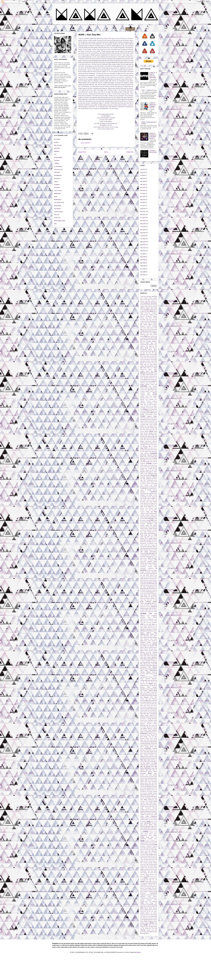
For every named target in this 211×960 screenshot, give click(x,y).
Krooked (145, 596)
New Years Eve (151, 695)
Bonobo (146, 366)
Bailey (144, 332)
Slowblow (142, 814)
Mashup (154, 644)
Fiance (141, 503)
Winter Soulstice (153, 919)
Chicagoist (142, 394)
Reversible (142, 776)
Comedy (142, 414)
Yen (141, 928)
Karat (145, 588)
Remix (150, 773)
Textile (146, 854)
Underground (143, 894)
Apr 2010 (142, 244)
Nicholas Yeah (144, 698)
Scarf (144, 794)
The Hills (153, 859)
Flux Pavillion (149, 508)
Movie (152, 680)
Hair (149, 545)
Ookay (145, 713)
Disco (147, 444)
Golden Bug (143, 536)
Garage (147, 525)
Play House (150, 740)
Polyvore (146, 741)
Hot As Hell (154, 556)
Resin (147, 775)
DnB (145, 448)
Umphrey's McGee (152, 891)
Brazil (147, 376)
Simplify (142, 806)
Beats (152, 343)
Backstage (145, 331)
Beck (147, 346)
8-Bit (147, 299)
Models (146, 670)
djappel (142, 448)
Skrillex (146, 811)
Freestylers (147, 515)
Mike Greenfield (153, 654)
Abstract (153, 301)
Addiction (142, 308)
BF (146, 351)
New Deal (152, 693)
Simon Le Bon (149, 804)
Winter (147, 919)
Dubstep (149, 463)
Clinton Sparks (153, 407)
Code (144, 411)
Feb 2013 (142, 184)
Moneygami (143, 675)
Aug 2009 (143, 266)
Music (151, 684)
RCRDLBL (148, 766)
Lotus (155, 620)
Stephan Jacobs (153, 832)
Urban (155, 899)
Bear (150, 339)
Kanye (141, 588)
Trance (146, 878)
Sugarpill (142, 843)
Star (141, 829)
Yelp (55, 223)
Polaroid (142, 741)
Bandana (155, 332)
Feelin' (144, 500)
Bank (147, 334)
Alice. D (155, 311)
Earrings (155, 468)
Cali (156, 381)
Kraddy (141, 596)
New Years (144, 695)
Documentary (151, 449)
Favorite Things (151, 496)
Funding (148, 520)
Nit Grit (145, 703)
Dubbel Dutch (149, 461)
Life (150, 608)
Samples (155, 791)
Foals (156, 508)
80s (149, 299)
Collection (148, 412)
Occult (141, 710)
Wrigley (142, 926)
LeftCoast (142, 603)
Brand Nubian (150, 374)
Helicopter (146, 550)
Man (151, 637)
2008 (150, 296)
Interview (152, 573)
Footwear (142, 510)
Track (147, 876)
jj (146, 583)
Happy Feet (154, 545)
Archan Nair (147, 322)
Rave (155, 763)
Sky (149, 811)
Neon (141, 692)
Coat (156, 409)
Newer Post (82, 152)
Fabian (155, 493)
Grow (152, 541)
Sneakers (142, 818)
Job (147, 583)
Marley (149, 642)
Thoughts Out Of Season (146, 867)
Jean (147, 581)
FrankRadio (154, 510)
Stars (152, 829)
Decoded (152, 436)
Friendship (151, 518)
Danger (151, 433)
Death (149, 436)
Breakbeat (146, 377)
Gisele (145, 531)
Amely (141, 314)
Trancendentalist (144, 879)
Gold (155, 535)
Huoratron (150, 559)
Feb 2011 (142, 214)
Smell (155, 814)
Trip (141, 883)
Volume (149, 906)
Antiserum (146, 321)
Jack (146, 577)
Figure (145, 503)
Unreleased (149, 899)
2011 (155, 296)
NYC (149, 708)
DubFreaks (142, 463)
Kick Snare (152, 590)
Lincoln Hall (143, 611)
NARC (148, 687)
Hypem (56, 181)
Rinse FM (147, 778)
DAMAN (146, 431)
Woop (141, 925)
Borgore (155, 367)
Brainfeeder (143, 374)
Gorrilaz (146, 538)
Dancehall (146, 433)
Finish (155, 503)
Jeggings (150, 581)
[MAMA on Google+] (144, 54)
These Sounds (143, 866)
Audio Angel (146, 327)
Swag (155, 844)
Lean (156, 600)
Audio (141, 327)
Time (147, 869)
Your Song (154, 928)
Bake (148, 332)
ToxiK (144, 876)
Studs (155, 838)
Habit (146, 545)
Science (152, 794)
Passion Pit (150, 727)
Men (141, 649)
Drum (152, 458)
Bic (150, 351)
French (152, 515)
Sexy (152, 798)
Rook (150, 783)
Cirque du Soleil (144, 406)
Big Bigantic (154, 351)
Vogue (152, 904)
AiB (156, 309)
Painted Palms (143, 720)
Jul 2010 (142, 235)
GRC (150, 540)
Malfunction (146, 635)
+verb (141, 296)
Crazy (156, 421)
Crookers (151, 422)
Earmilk (155, 467)
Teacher (142, 851)
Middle (155, 650)
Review (146, 776)
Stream (142, 837)
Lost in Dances (150, 620)
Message (151, 649)
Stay (141, 832)
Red (156, 768)
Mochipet (154, 667)
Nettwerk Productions (152, 692)
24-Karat (150, 298)
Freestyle (142, 515)
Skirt (156, 809)
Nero (145, 692)
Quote (149, 756)
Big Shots (148, 352)
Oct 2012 (142, 193)
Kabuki (144, 586)
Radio (144, 758)
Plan (156, 736)
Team (146, 851)
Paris (147, 725)
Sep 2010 (142, 229)
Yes (143, 928)
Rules (155, 786)
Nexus (151, 697)
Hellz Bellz (57, 172)
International (147, 573)
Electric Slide (143, 473)
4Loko (141, 299)
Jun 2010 (142, 238)
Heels (141, 550)
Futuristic (142, 523)
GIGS (147, 530)
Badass (155, 331)
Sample (150, 791)
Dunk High (150, 465)
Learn (142, 601)
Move (149, 680)
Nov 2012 (142, 190)
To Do (152, 869)
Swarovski (142, 846)
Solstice (155, 819)
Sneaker (147, 816)
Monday (151, 673)
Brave (156, 374)
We (145, 911)
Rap (144, 763)
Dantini (155, 433)
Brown (149, 379)
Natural (148, 689)
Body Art (146, 364)
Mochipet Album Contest (146, 668)
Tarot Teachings (58, 211)
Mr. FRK (145, 682)
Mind (141, 657)
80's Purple (57, 139)
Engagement (143, 486)
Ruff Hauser (143, 786)
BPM (152, 372)
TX (140, 889)
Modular (148, 672)
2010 (153, 296)
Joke (141, 585)
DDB (141, 436)
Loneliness (142, 617)
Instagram (57, 184)
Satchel (150, 793)
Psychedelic (147, 748)
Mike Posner (143, 655)
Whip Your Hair (146, 916)
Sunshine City (143, 844)
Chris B (151, 397)
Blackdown (151, 357)
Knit (149, 595)
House (149, 558)
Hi (152, 550)
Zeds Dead (149, 931)
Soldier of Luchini (149, 819)
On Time (148, 712)
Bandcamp (142, 334)
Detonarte (155, 441)
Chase (152, 389)
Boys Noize (148, 372)
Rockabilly (154, 781)
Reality (142, 768)
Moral (146, 680)
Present (152, 743)
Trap (150, 879)
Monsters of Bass (152, 677)
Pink (141, 736)
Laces (144, 598)
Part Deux (151, 725)
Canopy (152, 384)
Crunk (147, 424)
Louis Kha (145, 622)
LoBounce (142, 615)
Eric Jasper (149, 488)
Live (155, 614)
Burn (156, 379)
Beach (147, 339)
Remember (143, 773)
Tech (149, 851)
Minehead (148, 660)
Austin (147, 329)
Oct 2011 (142, 205)
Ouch (156, 715)
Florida (145, 506)
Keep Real (57, 187)
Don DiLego (145, 451)
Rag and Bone (154, 758)
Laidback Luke (153, 598)
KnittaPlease (154, 595)
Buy (154, 381)
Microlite (151, 650)
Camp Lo (155, 382)
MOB (55, 196)
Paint (155, 718)
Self (152, 796)
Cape (156, 384)
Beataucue (154, 341)
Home (106, 152)
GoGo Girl (150, 535)
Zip (153, 931)
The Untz (56, 214)
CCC (55, 154)
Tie (145, 869)
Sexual (149, 798)
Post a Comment (85, 143)
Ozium (144, 718)
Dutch (148, 466)
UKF (153, 889)
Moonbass (154, 678)
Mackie (155, 629)
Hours (145, 558)
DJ (149, 446)
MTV (147, 683)
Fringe (155, 518)
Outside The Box (149, 717)
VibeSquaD (154, 901)
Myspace (142, 687)
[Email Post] (91, 133)
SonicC (155, 821)
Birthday (151, 354)
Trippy (143, 883)
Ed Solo (152, 470)
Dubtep (142, 465)
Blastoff (146, 359)
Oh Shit (149, 710)
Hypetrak (142, 563)
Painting (150, 720)
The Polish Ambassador (149, 861)
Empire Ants (154, 481)
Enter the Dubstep (150, 486)
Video (142, 903)
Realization (148, 768)
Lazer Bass (149, 600)
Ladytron (148, 598)
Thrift (155, 867)
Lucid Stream (143, 625)
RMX (146, 780)
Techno (142, 852)
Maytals (145, 645)
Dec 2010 (142, 220)
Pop (149, 741)
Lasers (141, 600)
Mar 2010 (143, 247)
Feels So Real (150, 500)
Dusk (145, 466)
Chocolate (142, 397)
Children (142, 396)
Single (141, 808)
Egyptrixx (151, 471)
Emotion (148, 481)
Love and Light (147, 624)
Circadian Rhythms (152, 404)
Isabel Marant (150, 575)
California (142, 382)
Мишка (147, 933)
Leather (155, 601)
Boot (141, 367)
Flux (153, 506)
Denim (148, 439)
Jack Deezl (154, 577)
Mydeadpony (57, 199)
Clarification (143, 407)
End (151, 485)
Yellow (155, 926)
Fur (141, 522)
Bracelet (155, 372)
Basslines (154, 336)
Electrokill (148, 475)
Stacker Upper (150, 828)
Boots (145, 367)
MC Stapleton (151, 645)
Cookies (155, 417)
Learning (148, 601)
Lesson (148, 606)
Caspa (151, 388)
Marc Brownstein (144, 639)
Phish (155, 731)
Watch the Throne (152, 909)
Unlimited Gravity (153, 898)
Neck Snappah (144, 690)
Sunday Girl (154, 843)
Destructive (148, 441)
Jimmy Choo (143, 583)
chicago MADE (58, 157)
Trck (153, 879)
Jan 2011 (142, 217)
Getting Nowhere (144, 528)
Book (150, 366)
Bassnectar (142, 338)
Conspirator (143, 417)
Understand (149, 894)
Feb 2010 (142, 250)
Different (142, 443)
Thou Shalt (149, 866)
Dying (151, 466)
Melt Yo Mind (148, 647)
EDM (156, 470)
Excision (155, 490)
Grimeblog (148, 541)
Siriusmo (155, 808)
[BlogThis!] (81, 133)
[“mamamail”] (152, 39)
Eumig (141, 490)
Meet (156, 645)
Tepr (144, 854)
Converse (148, 417)
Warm (150, 908)
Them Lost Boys (149, 864)
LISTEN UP (146, 614)
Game (155, 523)
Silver (144, 804)
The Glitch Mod (147, 859)
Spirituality (148, 826)
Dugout (145, 465)
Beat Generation (147, 341)
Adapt (155, 306)
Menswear (145, 649)
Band (151, 332)
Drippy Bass (154, 456)
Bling (155, 359)
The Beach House (152, 854)
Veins (147, 901)
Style (142, 841)
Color (151, 412)
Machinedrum (150, 629)
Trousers (150, 885)
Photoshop (150, 733)
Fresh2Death (154, 516)
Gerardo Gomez (151, 526)
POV (146, 743)
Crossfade (142, 424)
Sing (156, 806)
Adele (152, 308)
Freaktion (142, 511)
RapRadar (148, 763)
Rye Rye (142, 789)
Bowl (152, 371)
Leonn (151, 605)
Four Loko (147, 510)
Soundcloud (57, 208)
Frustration (143, 520)
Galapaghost (149, 523)
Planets (147, 738)
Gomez (148, 536)
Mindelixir (154, 657)
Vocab (149, 904)
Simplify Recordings (149, 806)
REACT (152, 766)
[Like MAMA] (144, 46)
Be (144, 339)
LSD (156, 624)
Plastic (141, 740)
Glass (155, 531)
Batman (153, 338)
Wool (156, 923)
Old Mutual (154, 710)
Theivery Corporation (148, 862)
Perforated (148, 731)
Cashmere (146, 388)
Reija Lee (155, 769)
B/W (141, 331)
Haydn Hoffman (153, 546)
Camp (150, 382)
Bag (141, 332)
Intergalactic (154, 572)
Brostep (145, 379)
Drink (149, 456)
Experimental (143, 493)
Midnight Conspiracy (145, 652)
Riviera (151, 778)
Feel (153, 498)
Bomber (155, 364)
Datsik (153, 434)
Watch (146, 909)
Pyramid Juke (153, 755)
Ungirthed (142, 896)
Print (147, 745)
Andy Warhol (148, 317)
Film (148, 503)
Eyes (148, 493)
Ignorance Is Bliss (147, 564)
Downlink (147, 453)
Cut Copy (147, 427)
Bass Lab (150, 336)
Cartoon (142, 388)
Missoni (146, 664)
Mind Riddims (147, 657)
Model (141, 670)
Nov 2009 (142, 257)
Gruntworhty (143, 543)
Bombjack (142, 366)
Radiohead (148, 758)
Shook (141, 799)
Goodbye (142, 538)
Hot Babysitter (58, 175)
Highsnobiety (143, 553)
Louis (141, 622)
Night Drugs (151, 700)
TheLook (155, 862)
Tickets (142, 869)
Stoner (155, 833)
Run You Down (143, 788)
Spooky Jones (154, 826)
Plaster (155, 738)
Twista (145, 888)
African (142, 309)
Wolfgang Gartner (152, 921)
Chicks (148, 394)
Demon (145, 439)
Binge (147, 354)
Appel (153, 321)
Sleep (151, 811)
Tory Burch (150, 872)
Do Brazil (151, 448)
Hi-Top (155, 550)
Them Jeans (143, 864)
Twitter (150, 888)
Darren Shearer (144, 434)
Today (155, 869)
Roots (156, 783)
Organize (152, 715)
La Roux (155, 596)
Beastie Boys (154, 339)
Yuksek (148, 930)
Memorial (154, 647)
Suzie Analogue (150, 844)
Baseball (142, 336)
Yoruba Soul (148, 928)
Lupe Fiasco (151, 627)
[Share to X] (83, 133)
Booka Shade (154, 366)
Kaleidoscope (150, 587)
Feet (156, 500)
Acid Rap (155, 304)
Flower (149, 506)
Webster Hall (149, 913)
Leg (145, 603)
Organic (147, 715)
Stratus (155, 835)
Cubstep (151, 426)
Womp (151, 923)
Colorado (155, 412)
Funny (155, 520)
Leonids (148, 605)
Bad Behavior (150, 331)
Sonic (152, 821)
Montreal (148, 678)
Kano (156, 586)
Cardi (150, 386)
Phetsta (152, 731)
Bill (153, 352)
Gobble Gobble (143, 535)
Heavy (153, 548)
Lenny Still (143, 605)
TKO (150, 869)
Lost (144, 620)
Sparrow (146, 824)
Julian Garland (153, 585)
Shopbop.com (151, 799)
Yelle (152, 926)
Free (155, 512)
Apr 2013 (142, 178)
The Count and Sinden (145, 856)
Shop (145, 799)
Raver (141, 765)
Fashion (155, 495)
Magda (155, 632)
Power (148, 743)
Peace (149, 730)
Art (141, 324)
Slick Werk (148, 812)
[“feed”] (144, 39)
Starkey (149, 829)
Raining (145, 761)
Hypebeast (149, 561)
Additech (148, 308)
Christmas (142, 402)
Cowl (153, 421)
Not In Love (146, 707)
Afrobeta (151, 309)
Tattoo (152, 849)
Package (149, 718)
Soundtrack (154, 823)
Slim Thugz (154, 812)
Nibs (156, 697)
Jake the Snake (149, 578)
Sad (148, 789)
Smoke (142, 816)
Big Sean (142, 352)
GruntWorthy (150, 543)
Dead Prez (145, 436)
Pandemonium (150, 722)
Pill (156, 735)
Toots (152, 871)
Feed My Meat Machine (146, 498)
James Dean (145, 580)
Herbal (150, 550)
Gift (141, 530)
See (150, 796)
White (152, 916)
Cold (151, 411)
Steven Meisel (144, 833)
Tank (149, 849)
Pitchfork (146, 736)
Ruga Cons (151, 786)
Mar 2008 (143, 272)
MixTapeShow (143, 667)
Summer (147, 843)
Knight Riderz (143, 595)
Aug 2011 (143, 208)
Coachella (152, 409)
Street (147, 837)
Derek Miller (154, 439)
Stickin (151, 833)
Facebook (142, 495)
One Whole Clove (59, 202)
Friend (145, 518)
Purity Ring (143, 751)
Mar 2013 (143, 181)
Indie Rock (148, 570)
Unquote (142, 899)
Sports (141, 828)
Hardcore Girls (143, 546)
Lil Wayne (154, 610)
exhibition (142, 491)
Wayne (141, 911)
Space (141, 824)
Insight (142, 572)
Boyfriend (143, 373)
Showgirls (142, 803)
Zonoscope (142, 933)
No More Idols (153, 703)
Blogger (139, 952)
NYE (151, 708)
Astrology (154, 326)
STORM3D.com (143, 835)
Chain (149, 389)
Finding (151, 503)
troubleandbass (143, 885)
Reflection (142, 769)
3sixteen (155, 298)
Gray (147, 540)
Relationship (143, 771)
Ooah (141, 713)
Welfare (155, 913)
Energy (155, 485)
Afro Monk (146, 309)
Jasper (141, 582)
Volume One (154, 906)
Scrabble (147, 796)
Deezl (151, 438)
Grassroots (143, 540)
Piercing (153, 735)
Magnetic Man (144, 634)
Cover (150, 421)
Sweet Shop (148, 847)
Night (146, 700)
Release (150, 771)
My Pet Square (153, 685)
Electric (155, 471)
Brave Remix (143, 376)
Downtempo (143, 455)
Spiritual (142, 826)
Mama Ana (146, 637)
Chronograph (150, 402)
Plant (151, 738)
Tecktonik (146, 852)
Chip (151, 396)
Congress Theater (152, 416)
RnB (149, 779)
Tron (147, 883)
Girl (156, 530)
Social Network (153, 817)
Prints (150, 745)
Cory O (148, 419)
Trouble (155, 883)
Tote (156, 874)
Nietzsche (142, 700)
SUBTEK (152, 841)
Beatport (147, 343)
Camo (147, 382)
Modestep (142, 672)
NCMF (155, 689)
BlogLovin (56, 151)
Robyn (150, 781)
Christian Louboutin (151, 401)
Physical (155, 733)
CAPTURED (143, 386)
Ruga (147, 786)
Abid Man (147, 301)
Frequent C (145, 516)
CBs (146, 389)
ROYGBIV (142, 784)
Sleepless (155, 811)
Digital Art (152, 443)
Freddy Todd (149, 512)
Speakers (151, 824)
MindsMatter (151, 659)
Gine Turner (152, 530)
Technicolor (154, 851)
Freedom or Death (144, 513)
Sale (147, 791)
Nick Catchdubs (153, 698)
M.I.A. (144, 629)
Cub (148, 426)
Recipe (153, 768)
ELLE (141, 478)
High (141, 551)
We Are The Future (152, 911)
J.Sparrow (142, 577)
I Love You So (154, 563)
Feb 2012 (142, 199)
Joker (144, 585)
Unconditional (153, 893)
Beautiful (147, 344)
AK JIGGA (148, 311)
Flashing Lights (150, 505)
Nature (152, 689)
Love (141, 624)
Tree (156, 879)
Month (141, 678)
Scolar (143, 796)
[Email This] (79, 133)
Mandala (155, 637)
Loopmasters (150, 619)
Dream (142, 456)
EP (145, 488)
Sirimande (148, 808)
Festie (150, 501)
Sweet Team (154, 847)
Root (153, 783)
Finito (141, 505)
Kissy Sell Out (143, 593)
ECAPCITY (142, 470)
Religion (155, 771)
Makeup (152, 634)
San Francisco (143, 793)
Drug (149, 458)
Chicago (155, 393)
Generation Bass (144, 526)
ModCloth (155, 668)
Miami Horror (144, 650)
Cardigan (155, 386)
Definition (154, 438)
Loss (141, 620)
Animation (142, 319)
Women (147, 923)
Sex (141, 798)
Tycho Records (145, 889)
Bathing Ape (148, 338)
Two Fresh (154, 888)
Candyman (147, 384)
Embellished (150, 480)
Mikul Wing (150, 655)
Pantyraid (142, 723)
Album (151, 311)
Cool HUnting (143, 419)
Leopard (155, 605)
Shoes (155, 798)
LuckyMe (150, 625)
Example (149, 490)
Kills (144, 591)
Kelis (141, 590)
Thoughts (155, 866)
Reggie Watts (149, 769)
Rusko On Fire (153, 788)
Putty (141, 755)
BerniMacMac (143, 349)
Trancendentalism (152, 878)
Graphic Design (153, 538)
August (151, 327)
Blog (141, 361)
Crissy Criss (146, 422)
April (156, 321)
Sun (150, 843)
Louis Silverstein (153, 622)
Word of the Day (153, 925)
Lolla (148, 615)
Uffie (149, 889)
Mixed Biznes (143, 665)
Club (149, 409)
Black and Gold (150, 356)
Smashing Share (149, 814)
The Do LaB (148, 857)
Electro (155, 473)
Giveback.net (150, 531)
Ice (141, 564)
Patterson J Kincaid (152, 728)
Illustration (143, 568)
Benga (146, 348)
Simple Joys (154, 804)
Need (155, 690)
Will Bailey (143, 918)
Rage (141, 760)
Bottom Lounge (153, 369)
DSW (141, 461)
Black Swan (146, 357)
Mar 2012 (143, 196)
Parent (155, 723)
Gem (151, 525)
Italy (156, 575)
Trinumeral (154, 881)
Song (148, 821)
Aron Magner (154, 322)
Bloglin (144, 361)
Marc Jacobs (153, 639)
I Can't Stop (147, 563)
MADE (147, 630)
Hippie (152, 553)
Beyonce (150, 349)
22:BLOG (145, 298)
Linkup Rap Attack (152, 611)
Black (155, 354)
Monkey (155, 675)
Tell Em (151, 852)
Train (141, 878)
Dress (145, 456)
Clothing (145, 409)
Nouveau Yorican (153, 707)
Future (143, 522)
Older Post (129, 152)
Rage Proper (147, 760)
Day (156, 434)
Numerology (145, 708)
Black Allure (143, 356)
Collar (144, 412)
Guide (155, 543)
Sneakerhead (154, 816)
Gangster (142, 525)
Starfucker (144, 829)
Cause (143, 389)
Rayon (155, 764)
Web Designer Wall (59, 220)
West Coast (143, 914)
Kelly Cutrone (146, 590)
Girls (141, 531)
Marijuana (154, 640)
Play (145, 740)
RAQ (152, 763)
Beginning (151, 346)
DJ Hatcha (154, 446)
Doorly (149, 451)
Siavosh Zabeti (149, 803)
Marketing (142, 642)
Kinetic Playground (150, 591)
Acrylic (146, 306)
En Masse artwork (145, 483)
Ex (145, 490)
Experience (154, 491)
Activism (150, 306)
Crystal (151, 424)
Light (146, 610)
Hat (148, 546)
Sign (141, 804)
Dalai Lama (149, 429)
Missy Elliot (151, 663)
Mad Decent (143, 631)
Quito (146, 756)
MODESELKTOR (153, 670)
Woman (142, 923)
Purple (151, 751)
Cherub (151, 391)
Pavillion (145, 730)
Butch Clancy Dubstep (148, 381)
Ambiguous (154, 313)
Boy (155, 371)
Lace (141, 598)
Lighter (149, 610)
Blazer (152, 359)
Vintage (151, 903)
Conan (155, 414)
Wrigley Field (147, 926)
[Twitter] (152, 46)
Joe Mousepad (154, 583)
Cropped (155, 422)
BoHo (151, 364)
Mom (147, 673)
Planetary (142, 738)
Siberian (155, 803)
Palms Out (143, 722)
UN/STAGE (142, 893)
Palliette (155, 720)
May (141, 645)
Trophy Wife (150, 883)
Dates (149, 434)
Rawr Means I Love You (148, 764)
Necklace (151, 690)
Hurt (156, 560)
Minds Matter (143, 659)
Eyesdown (151, 493)
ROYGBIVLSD (147, 784)
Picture (148, 735)
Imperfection (151, 568)
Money (155, 673)
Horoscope (148, 556)
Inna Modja (154, 570)
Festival (155, 501)
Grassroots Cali (58, 169)
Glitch (141, 533)
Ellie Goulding (146, 478)
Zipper (155, 931)
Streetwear (143, 838)
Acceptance (146, 303)
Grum (155, 541)
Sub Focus (147, 841)
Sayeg (141, 794)
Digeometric (147, 443)
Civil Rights (154, 406)
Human (145, 559)
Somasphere (143, 821)
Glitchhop (152, 533)
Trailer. (155, 876)
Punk (147, 750)
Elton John (143, 480)
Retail (150, 775)
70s (144, 299)
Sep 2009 (142, 263)
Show (155, 801)
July (141, 586)
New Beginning (146, 693)
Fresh (149, 516)
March (142, 640)
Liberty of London (144, 608)
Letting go (154, 606)
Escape (153, 488)
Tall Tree (146, 849)
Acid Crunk (149, 304)
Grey (145, 541)
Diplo (144, 444)
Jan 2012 (142, 202)
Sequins (155, 796)
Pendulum (154, 730)
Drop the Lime (144, 458)
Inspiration (147, 572)
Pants (155, 722)
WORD (145, 925)
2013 (141, 298)
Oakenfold (154, 708)
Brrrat (152, 379)
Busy (141, 381)
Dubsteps (155, 463)
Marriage (155, 642)
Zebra (145, 931)
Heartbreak (145, 548)
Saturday (155, 793)
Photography (143, 733)
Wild (156, 916)
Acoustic (142, 306)
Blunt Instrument (152, 362)
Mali (151, 635)
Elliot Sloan (154, 478)
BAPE (151, 334)
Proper (141, 748)
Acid (146, 304)
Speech (155, 824)
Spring (145, 828)
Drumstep (154, 459)
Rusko (148, 788)
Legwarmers (154, 603)
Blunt (146, 362)
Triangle (146, 881)
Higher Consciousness (151, 551)
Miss (141, 664)
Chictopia (56, 160)
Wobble (145, 921)
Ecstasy (147, 470)
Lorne (156, 619)
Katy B (148, 588)
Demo (141, 439)
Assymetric (148, 326)
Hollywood (144, 555)
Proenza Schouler (144, 746)
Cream (141, 422)
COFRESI (56, 163)
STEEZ (145, 832)
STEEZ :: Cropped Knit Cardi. (149, 90)
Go (156, 533)
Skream (142, 811)
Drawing (155, 455)
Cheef (156, 389)
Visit (147, 904)
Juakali (147, 585)
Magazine (149, 632)
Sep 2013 (142, 169)
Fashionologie (143, 496)
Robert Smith (154, 779)
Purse (152, 753)
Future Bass (149, 522)
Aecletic (56, 142)
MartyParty (142, 644)
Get (156, 526)
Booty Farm (150, 367)
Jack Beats (149, 577)
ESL (156, 488)
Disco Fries (150, 444)
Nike (147, 702)
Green (141, 541)
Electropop (142, 477)
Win (144, 919)
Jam (154, 578)
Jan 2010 (142, 254)
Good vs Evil (154, 536)
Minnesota (146, 662)
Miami (155, 649)
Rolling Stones (143, 783)
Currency (142, 427)
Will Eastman (149, 918)
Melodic (142, 647)
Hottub (141, 558)
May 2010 (143, 241)
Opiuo (148, 713)
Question (142, 756)
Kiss (156, 591)
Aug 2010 (143, 232)
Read (156, 766)
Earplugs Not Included (146, 468)
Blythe (141, 364)
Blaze (149, 359)
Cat (141, 389)
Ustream (142, 901)
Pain (153, 718)
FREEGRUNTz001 (153, 513)
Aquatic (142, 322)
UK (151, 890)
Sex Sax (145, 798)
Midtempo (146, 654)
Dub (144, 461)
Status (155, 829)
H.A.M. (141, 545)
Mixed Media (150, 665)
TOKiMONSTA (143, 871)
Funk (151, 520)
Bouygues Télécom (145, 371)
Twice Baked (151, 886)
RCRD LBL (142, 766)
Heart (141, 548)
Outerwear (143, 717)
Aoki (150, 321)
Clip (141, 409)
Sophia (141, 823)
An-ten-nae (148, 316)
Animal (155, 318)
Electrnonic (150, 473)
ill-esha (150, 566)
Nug (141, 708)
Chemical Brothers (144, 391)
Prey (144, 745)
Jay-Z (145, 582)
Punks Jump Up (153, 750)
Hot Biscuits (57, 178)
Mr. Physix (151, 682)
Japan (155, 580)
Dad (156, 427)
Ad (153, 306)
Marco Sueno (147, 640)
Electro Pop (142, 475)
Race (152, 756)
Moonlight (142, 680)
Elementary (148, 477)
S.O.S (146, 789)
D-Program (152, 427)
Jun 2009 (142, 269)
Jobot (149, 583)
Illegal (155, 566)
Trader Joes (57, 217)
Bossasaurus (143, 369)
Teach (155, 849)
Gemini (155, 525)
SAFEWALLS (143, 791)
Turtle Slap (146, 886)
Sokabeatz (142, 819)
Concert (142, 416)
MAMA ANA (57, 193)
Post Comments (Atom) (109, 157)
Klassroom (154, 593)
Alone (141, 313)
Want (141, 908)
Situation (142, 809)
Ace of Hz (142, 304)
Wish (141, 921)
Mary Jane (149, 644)
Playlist (155, 740)
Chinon (147, 396)
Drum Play (149, 459)
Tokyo (148, 871)
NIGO (144, 702)
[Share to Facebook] (85, 133)
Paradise (149, 723)
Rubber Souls (154, 784)
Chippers (155, 396)
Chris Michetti (149, 399)
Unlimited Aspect (144, 898)
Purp (148, 751)
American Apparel (148, 314)
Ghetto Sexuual (153, 528)
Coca (141, 411)
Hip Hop (149, 553)
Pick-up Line (143, 735)
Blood (152, 361)
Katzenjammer (153, 588)
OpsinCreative (153, 713)
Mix (156, 664)
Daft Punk (142, 429)
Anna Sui (148, 319)
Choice (147, 397)
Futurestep (154, 522)
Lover (153, 624)
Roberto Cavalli (144, 781)
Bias (149, 351)
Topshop (145, 872)
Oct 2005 (142, 275)
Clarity (147, 407)
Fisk (145, 505)
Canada (142, 384)
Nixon (148, 703)
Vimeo (146, 903)
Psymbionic (143, 750)
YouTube (142, 930)
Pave (141, 730)
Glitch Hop (147, 533)
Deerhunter (146, 438)
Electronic (154, 475)
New (141, 694)
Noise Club (143, 705)
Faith (147, 495)
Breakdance (151, 377)
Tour (141, 876)
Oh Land (145, 710)
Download (153, 453)
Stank (155, 828)
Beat (141, 341)
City (150, 406)
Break (151, 376)
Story (150, 835)
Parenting (142, 725)
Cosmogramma (153, 419)
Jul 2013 (142, 175)
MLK (149, 667)
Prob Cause (154, 745)
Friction (142, 518)
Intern (141, 573)
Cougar (141, 421)
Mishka (155, 662)
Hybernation (143, 561)
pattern (145, 728)
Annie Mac (154, 319)
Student (150, 838)
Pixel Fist (151, 736)
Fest (147, 501)
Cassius (155, 388)
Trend (142, 881)
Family (150, 495)
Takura (142, 849)
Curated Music (58, 166)
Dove (153, 451)
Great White (154, 540)
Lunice (145, 627)
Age (154, 309)
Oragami (142, 715)
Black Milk (57, 148)
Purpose (149, 753)
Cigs (145, 404)
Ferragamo (142, 501)
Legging (149, 603)
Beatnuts (142, 343)
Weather (142, 913)
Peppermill (142, 731)
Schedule (148, 794)
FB (156, 496)
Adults (155, 308)
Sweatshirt (149, 846)
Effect (147, 471)
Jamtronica (151, 580)
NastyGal (155, 687)
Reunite (155, 775)
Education (142, 471)
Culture (155, 426)
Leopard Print (143, 606)
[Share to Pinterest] (87, 133)
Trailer (151, 876)
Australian (151, 329)
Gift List (144, 530)
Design (142, 441)
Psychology (154, 748)
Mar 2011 (143, 211)
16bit (144, 296)
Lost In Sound (58, 190)
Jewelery (155, 582)
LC (153, 600)
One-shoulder (154, 712)
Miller (155, 655)
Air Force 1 (142, 311)
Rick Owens (151, 776)
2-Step (147, 296)
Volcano (145, 906)
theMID (155, 864)
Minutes (151, 662)
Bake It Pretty (58, 145)
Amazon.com (147, 313)
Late (145, 600)
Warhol (146, 908)
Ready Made (57, 205)
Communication (149, 414)
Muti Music (146, 685)
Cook (152, 417)
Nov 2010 (142, 223)
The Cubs (153, 856)
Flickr (155, 505)
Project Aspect (153, 746)
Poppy (151, 741)
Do (147, 448)
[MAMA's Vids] (152, 54)
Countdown (146, 421)
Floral (141, 506)
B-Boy (156, 329)
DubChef (155, 461)
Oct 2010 (142, 226)
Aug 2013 (143, 172)
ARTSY (149, 324)
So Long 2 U (147, 817)
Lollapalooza (154, 615)
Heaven (150, 548)
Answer (142, 321)
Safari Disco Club (153, 789)
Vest (150, 901)
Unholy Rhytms (152, 896)
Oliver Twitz (143, 712)
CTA (145, 426)
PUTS (156, 753)
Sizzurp (147, 809)
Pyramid (146, 755)
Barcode (155, 334)
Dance (151, 431)
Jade (145, 578)
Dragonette (149, 455)
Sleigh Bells (143, 812)
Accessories (153, 303)
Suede (155, 841)
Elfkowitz (155, 477)
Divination (145, 446)
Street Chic (154, 837)
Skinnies (152, 809)
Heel (156, 548)
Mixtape (155, 665)
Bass (146, 336)
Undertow (155, 894)
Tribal (149, 881)
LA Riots (151, 596)
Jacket (141, 578)
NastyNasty (143, 689)
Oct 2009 (142, 259)
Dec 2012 (142, 187)
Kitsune (149, 593)
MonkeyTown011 (144, 677)
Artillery (145, 324)
